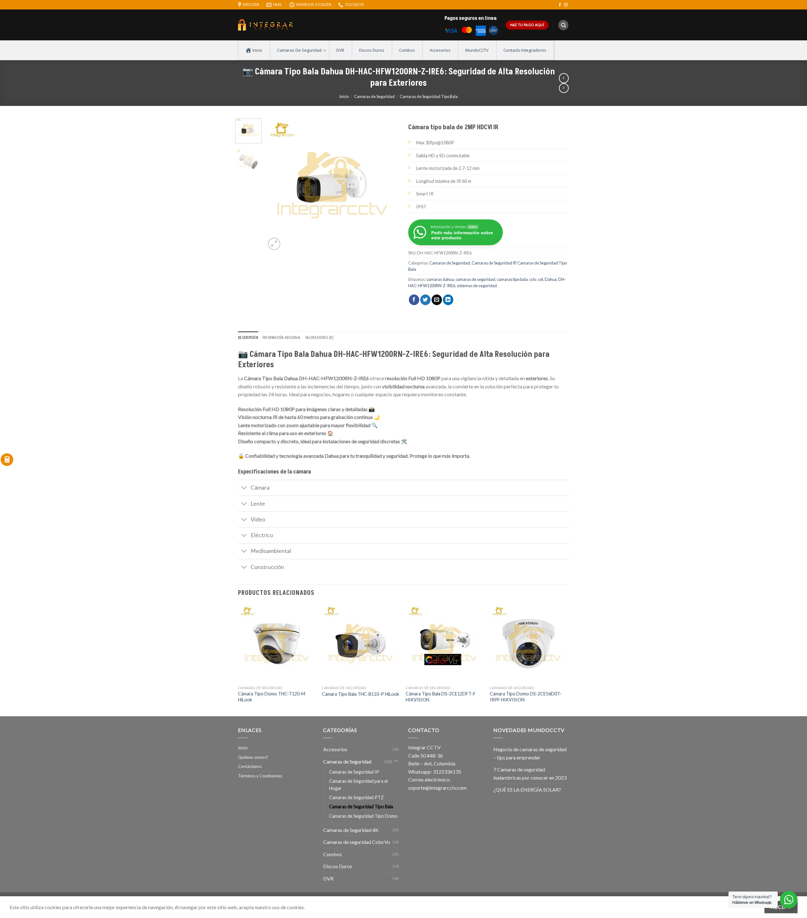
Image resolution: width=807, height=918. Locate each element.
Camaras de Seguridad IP (494, 262)
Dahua (551, 279)
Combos (332, 854)
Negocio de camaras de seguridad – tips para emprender (529, 753)
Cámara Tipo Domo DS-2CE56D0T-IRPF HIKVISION (526, 696)
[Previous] (276, 185)
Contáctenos (250, 766)
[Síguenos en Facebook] (560, 5)
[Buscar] (563, 25)
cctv (532, 279)
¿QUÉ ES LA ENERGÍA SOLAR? (527, 790)
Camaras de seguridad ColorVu (356, 842)
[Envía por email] (437, 299)
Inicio (344, 96)
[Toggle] (244, 488)
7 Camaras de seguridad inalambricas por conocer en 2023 (529, 773)
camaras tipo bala (512, 279)
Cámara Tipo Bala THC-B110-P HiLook (360, 694)
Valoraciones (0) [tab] (319, 337)
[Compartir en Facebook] (414, 299)
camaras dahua (440, 279)
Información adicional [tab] (282, 337)
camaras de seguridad (475, 279)
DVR (328, 878)
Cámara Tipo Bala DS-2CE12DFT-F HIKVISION (441, 696)
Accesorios (335, 749)
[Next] (388, 185)
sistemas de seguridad (477, 285)
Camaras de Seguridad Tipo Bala (429, 96)
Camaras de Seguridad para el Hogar (358, 784)
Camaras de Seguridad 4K (351, 830)
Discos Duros (337, 866)
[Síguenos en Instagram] (566, 5)
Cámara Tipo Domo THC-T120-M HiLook (271, 696)
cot (540, 279)
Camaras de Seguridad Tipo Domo (363, 816)
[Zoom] (274, 244)
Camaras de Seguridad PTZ (356, 797)
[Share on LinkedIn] (448, 299)
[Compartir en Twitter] (425, 299)
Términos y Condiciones (260, 775)
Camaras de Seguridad (374, 96)
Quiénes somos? (253, 757)
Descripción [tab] (248, 337)
